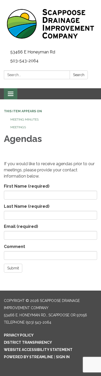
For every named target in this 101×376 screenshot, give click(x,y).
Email (21, 226)
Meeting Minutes (24, 119)
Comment (14, 246)
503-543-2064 (24, 60)
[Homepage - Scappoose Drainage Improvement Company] (50, 24)
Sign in (63, 357)
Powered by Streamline (28, 357)
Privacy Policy (19, 335)
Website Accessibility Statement (38, 350)
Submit (13, 268)
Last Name (26, 206)
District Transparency (28, 342)
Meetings (18, 127)
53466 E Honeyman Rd (32, 52)
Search (78, 75)
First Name (26, 186)
